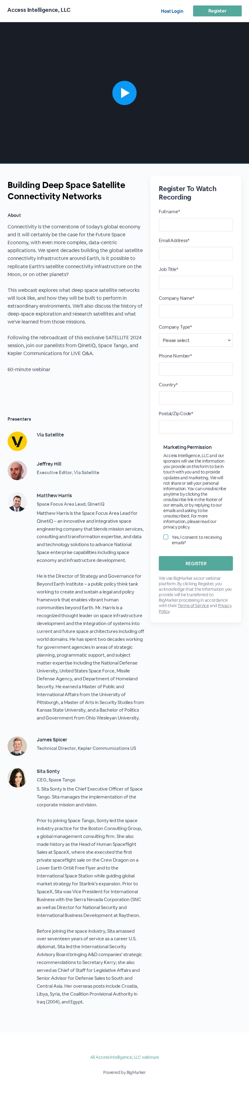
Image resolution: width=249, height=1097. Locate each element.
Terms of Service (193, 605)
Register (217, 11)
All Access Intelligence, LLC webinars (124, 1057)
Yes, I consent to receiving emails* (197, 540)
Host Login (172, 11)
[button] (124, 93)
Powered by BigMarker (124, 1072)
